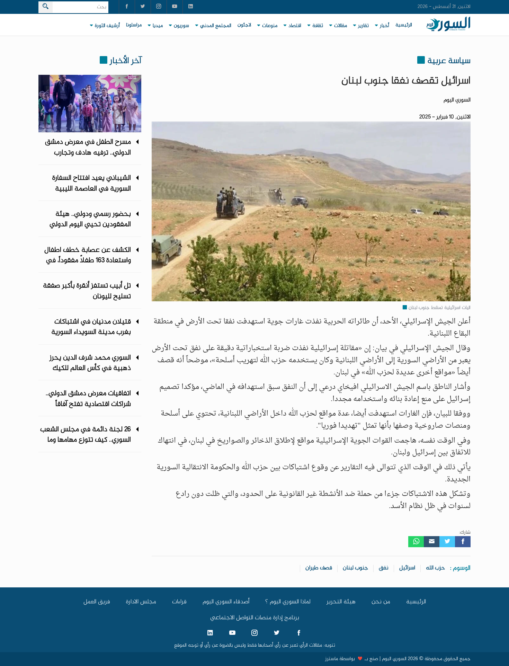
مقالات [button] (340, 25)
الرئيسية (403, 25)
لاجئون (244, 25)
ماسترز (331, 659)
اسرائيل (407, 568)
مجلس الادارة (141, 602)
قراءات (179, 602)
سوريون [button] (181, 25)
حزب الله (435, 568)
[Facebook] (463, 541)
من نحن (381, 602)
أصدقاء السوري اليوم (226, 602)
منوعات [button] (269, 25)
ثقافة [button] (317, 25)
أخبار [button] (384, 25)
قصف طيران (318, 568)
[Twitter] (447, 541)
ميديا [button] (158, 25)
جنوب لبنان (355, 568)
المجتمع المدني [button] (215, 25)
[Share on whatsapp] (416, 541)
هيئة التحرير (341, 602)
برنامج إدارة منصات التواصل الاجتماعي (254, 618)
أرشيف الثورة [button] (107, 25)
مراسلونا (134, 25)
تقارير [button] (363, 25)
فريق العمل (96, 602)
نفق (384, 568)
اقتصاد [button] (294, 25)
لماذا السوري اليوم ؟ (288, 602)
